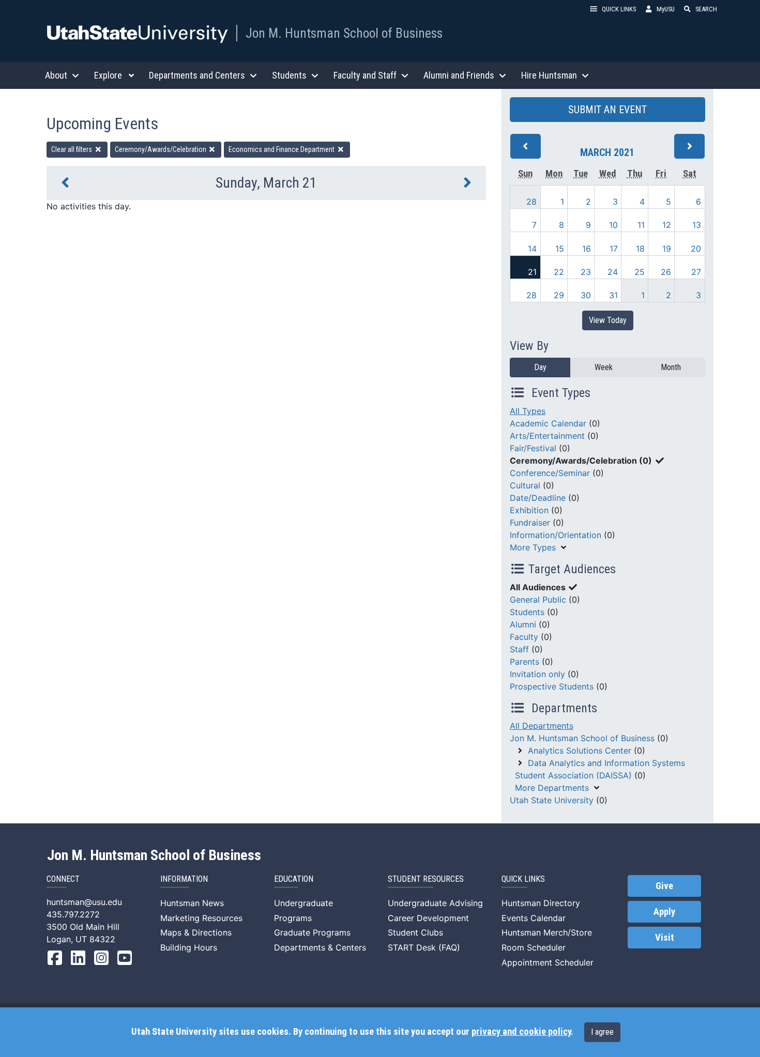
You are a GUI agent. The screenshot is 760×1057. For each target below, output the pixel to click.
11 (641, 225)
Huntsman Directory (540, 903)
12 (666, 225)
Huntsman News (192, 903)
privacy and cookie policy (521, 1031)
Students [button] (289, 75)
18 (640, 248)
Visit (664, 937)
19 (666, 248)
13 (696, 225)
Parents (524, 661)
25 (639, 272)
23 (586, 272)
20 (696, 248)
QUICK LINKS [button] (619, 9)
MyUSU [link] (666, 9)
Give (664, 886)
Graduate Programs (312, 932)
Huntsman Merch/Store (546, 932)
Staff (519, 649)
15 (559, 248)
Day (540, 367)
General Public (538, 599)
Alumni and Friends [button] (458, 75)
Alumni (523, 624)
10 (613, 225)
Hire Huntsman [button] (549, 75)
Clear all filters (72, 149)
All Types (527, 411)
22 (559, 272)
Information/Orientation (555, 535)
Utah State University (552, 800)
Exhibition (529, 510)
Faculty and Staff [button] (365, 75)
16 (586, 248)
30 (586, 295)
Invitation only (537, 674)
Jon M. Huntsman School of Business (344, 33)
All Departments (541, 726)
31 (613, 295)
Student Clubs (415, 932)
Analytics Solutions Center (579, 750)
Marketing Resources (201, 918)
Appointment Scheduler (547, 962)
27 (696, 272)
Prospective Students (552, 686)
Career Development (428, 918)
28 (531, 201)
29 (559, 295)
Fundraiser (530, 522)
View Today (608, 320)
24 (612, 272)
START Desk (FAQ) (424, 947)
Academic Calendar (548, 423)
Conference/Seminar (550, 473)
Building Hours (188, 947)
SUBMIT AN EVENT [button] (607, 109)
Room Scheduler (533, 947)
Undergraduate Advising (435, 903)
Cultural (525, 485)
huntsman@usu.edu (84, 902)
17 (614, 248)
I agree (602, 1032)
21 (532, 272)
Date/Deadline (538, 498)
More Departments (552, 788)
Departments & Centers (320, 947)
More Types (533, 547)
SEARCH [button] (706, 9)
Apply (664, 911)
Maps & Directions (196, 932)
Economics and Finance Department (282, 149)
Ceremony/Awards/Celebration (161, 149)
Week (604, 367)
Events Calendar (533, 918)
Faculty (524, 637)
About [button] (56, 75)
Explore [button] (108, 75)
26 (666, 272)
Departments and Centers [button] (197, 75)
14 (532, 248)
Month (671, 367)
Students (527, 612)
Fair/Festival (533, 448)
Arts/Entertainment (547, 436)
